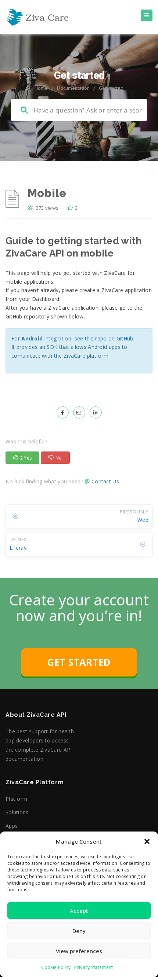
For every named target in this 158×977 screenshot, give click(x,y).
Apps (12, 825)
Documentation (73, 88)
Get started (111, 88)
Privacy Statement (93, 967)
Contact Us (105, 481)
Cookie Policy (56, 967)
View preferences (79, 951)
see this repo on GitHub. (104, 338)
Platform (16, 798)
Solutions (17, 812)
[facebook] (62, 412)
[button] (147, 841)
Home (41, 88)
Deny (79, 930)
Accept (79, 910)
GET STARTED (79, 662)
